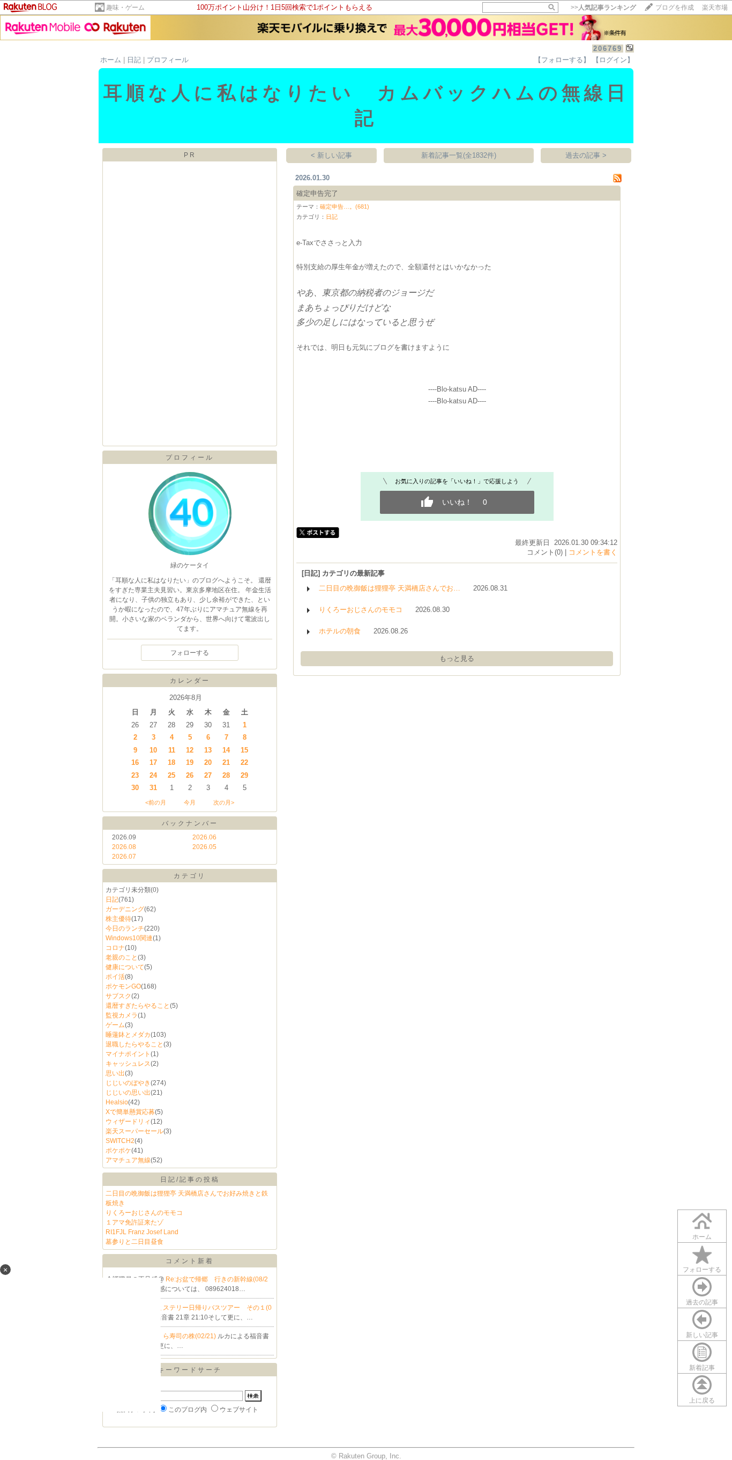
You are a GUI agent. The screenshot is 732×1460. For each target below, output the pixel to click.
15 (244, 750)
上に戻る (702, 1400)
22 (244, 762)
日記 (134, 60)
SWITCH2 (120, 1141)
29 (244, 775)
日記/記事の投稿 (190, 1179)
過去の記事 (702, 1302)
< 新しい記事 (331, 155)
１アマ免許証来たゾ (134, 1222)
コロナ (115, 948)
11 (171, 750)
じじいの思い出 (128, 1092)
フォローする (702, 1269)
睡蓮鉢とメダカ (128, 1034)
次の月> (223, 802)
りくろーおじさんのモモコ (144, 1212)
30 (135, 788)
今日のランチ (125, 928)
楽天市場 (715, 7)
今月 (190, 802)
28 (226, 775)
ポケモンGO (123, 986)
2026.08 (124, 847)
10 (153, 750)
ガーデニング (125, 909)
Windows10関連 (129, 938)
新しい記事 (702, 1335)
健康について (125, 967)
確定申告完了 (317, 193)
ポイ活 (115, 976)
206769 (607, 49)
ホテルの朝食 (340, 631)
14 (226, 750)
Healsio (117, 1102)
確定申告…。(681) (344, 206)
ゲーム (115, 1025)
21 (226, 762)
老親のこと (122, 957)
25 (171, 775)
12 (189, 750)
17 (153, 762)
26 (189, 775)
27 (208, 775)
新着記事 (702, 1367)
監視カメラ (122, 1015)
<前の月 (155, 802)
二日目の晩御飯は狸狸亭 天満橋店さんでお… (389, 588)
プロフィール (168, 60)
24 (153, 775)
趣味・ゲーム (125, 7)
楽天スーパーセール (134, 1131)
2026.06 (204, 837)
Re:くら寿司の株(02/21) (182, 1336)
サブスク (118, 996)
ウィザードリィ (128, 1121)
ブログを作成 (674, 7)
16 (135, 762)
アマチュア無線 (128, 1160)
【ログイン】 (613, 60)
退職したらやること (134, 1044)
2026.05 (204, 847)
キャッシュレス (128, 1063)
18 (171, 762)
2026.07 (124, 856)
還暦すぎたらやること (138, 1005)
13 (208, 750)
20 (208, 762)
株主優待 (118, 919)
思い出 (115, 1073)
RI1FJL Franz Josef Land (142, 1232)
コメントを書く (593, 552)
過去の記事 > (586, 155)
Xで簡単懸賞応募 (130, 1112)
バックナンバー (190, 823)
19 (189, 762)
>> (603, 7)
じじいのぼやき (128, 1083)
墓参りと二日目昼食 (134, 1241)
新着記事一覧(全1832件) (458, 155)
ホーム (110, 60)
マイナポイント (128, 1054)
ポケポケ (118, 1150)
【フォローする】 (562, 60)
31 (153, 788)
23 (135, 775)
